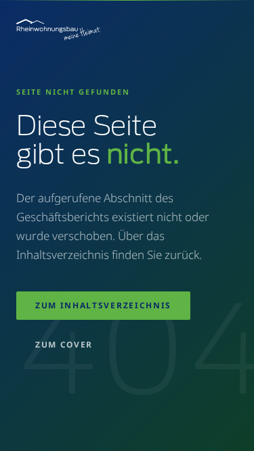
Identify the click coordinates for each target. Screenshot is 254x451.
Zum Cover (64, 344)
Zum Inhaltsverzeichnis (103, 305)
